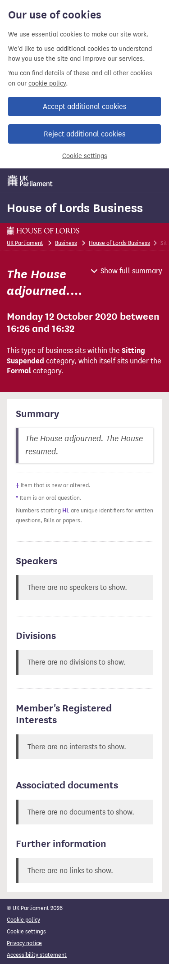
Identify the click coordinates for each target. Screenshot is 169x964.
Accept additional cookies (84, 106)
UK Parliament (25, 243)
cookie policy (47, 83)
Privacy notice (24, 943)
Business (66, 243)
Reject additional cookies (84, 134)
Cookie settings (84, 156)
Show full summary (131, 271)
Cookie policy (23, 919)
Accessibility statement (37, 954)
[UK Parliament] (30, 180)
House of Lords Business (75, 208)
